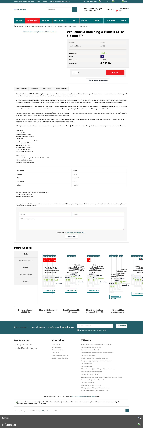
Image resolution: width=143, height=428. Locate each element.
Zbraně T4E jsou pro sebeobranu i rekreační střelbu (97, 352)
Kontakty (44, 1)
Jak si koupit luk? (86, 363)
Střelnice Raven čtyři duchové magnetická (80, 269)
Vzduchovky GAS (50, 26)
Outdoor (85, 20)
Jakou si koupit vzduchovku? (90, 350)
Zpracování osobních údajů (60, 355)
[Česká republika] (104, 1)
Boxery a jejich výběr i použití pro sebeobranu (95, 380)
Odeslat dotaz (71, 236)
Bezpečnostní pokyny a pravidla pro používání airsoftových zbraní (101, 377)
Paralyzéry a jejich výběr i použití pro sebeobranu (96, 361)
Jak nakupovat (56, 347)
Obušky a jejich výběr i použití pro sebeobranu (95, 388)
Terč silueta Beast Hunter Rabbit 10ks (56, 270)
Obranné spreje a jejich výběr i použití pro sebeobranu (98, 369)
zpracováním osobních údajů (76, 232)
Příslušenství (60, 20)
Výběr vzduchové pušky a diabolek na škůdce (95, 390)
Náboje (25, 281)
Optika (73, 20)
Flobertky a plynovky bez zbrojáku (59, 1)
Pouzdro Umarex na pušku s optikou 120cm (124, 272)
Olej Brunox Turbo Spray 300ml (101, 269)
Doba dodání (56, 344)
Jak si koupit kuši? (86, 366)
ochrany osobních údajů (78, 396)
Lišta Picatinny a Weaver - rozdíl (91, 385)
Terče (26, 254)
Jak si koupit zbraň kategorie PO (91, 347)
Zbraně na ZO (32, 20)
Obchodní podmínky (58, 350)
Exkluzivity (110, 20)
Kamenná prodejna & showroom (24, 1)
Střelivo (45, 20)
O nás (38, 1)
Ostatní (123, 20)
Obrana (97, 20)
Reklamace (55, 352)
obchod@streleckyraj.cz (26, 348)
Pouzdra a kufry (26, 274)
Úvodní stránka (18, 26)
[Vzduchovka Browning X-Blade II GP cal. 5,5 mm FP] (39, 32)
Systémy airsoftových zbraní (90, 374)
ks (79, 73)
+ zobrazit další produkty (50, 291)
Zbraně (19, 20)
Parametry (34, 89)
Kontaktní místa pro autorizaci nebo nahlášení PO (96, 344)
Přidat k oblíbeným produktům (98, 80)
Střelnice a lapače (25, 261)
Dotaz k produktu (61, 89)
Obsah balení (46, 89)
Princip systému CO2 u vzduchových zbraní (94, 358)
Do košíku (115, 73)
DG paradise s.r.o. (47, 411)
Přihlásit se (122, 326)
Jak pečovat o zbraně (87, 382)
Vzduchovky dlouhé (37, 26)
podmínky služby (90, 396)
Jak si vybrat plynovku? (88, 355)
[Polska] (125, 1)
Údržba (26, 268)
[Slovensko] (116, 1)
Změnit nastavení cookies (60, 358)
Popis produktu (21, 89)
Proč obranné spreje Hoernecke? (91, 371)
